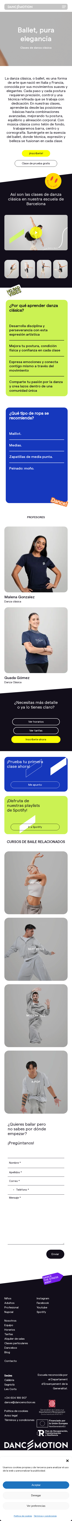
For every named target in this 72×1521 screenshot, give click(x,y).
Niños (7, 1298)
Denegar (36, 1495)
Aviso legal (10, 1415)
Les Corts (10, 1389)
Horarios (9, 1329)
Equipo (8, 1325)
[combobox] (11, 1190)
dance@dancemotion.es (19, 1402)
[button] (67, 1460)
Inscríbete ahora (36, 739)
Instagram (43, 1298)
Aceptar (36, 1484)
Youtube (42, 1307)
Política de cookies (23, 1516)
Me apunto (35, 784)
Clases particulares (16, 1343)
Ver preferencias (36, 1505)
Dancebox (10, 1347)
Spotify (41, 1312)
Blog (7, 1352)
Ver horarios (36, 721)
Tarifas (8, 1334)
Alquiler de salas (14, 1338)
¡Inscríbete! (36, 153)
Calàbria (9, 1380)
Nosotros (10, 1320)
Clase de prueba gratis (36, 163)
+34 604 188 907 (15, 1397)
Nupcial (8, 1312)
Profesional (11, 1307)
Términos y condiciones (45, 1516)
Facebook (43, 1303)
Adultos (9, 1303)
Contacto (10, 1361)
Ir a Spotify (35, 827)
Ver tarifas (35, 730)
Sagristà (9, 1384)
